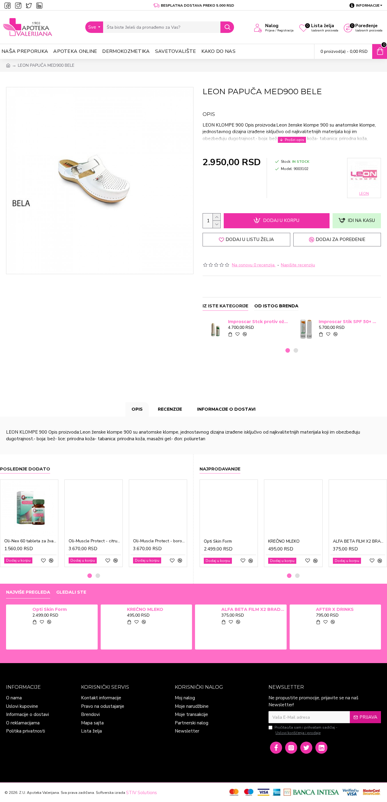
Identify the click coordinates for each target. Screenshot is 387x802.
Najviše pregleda (28, 592)
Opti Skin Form (218, 541)
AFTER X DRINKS (335, 609)
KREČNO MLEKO (284, 541)
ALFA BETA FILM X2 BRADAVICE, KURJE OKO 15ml (359, 541)
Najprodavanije (220, 469)
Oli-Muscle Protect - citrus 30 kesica (95, 541)
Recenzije (170, 409)
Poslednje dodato (25, 469)
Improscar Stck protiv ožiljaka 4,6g (258, 321)
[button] (287, 350)
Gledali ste (71, 592)
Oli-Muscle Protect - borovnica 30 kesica (159, 541)
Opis (137, 409)
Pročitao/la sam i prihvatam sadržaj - (306, 730)
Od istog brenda (276, 306)
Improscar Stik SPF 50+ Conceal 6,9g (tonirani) (349, 321)
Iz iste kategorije (225, 306)
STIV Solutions (141, 793)
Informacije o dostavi (226, 409)
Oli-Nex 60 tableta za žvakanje (30, 541)
